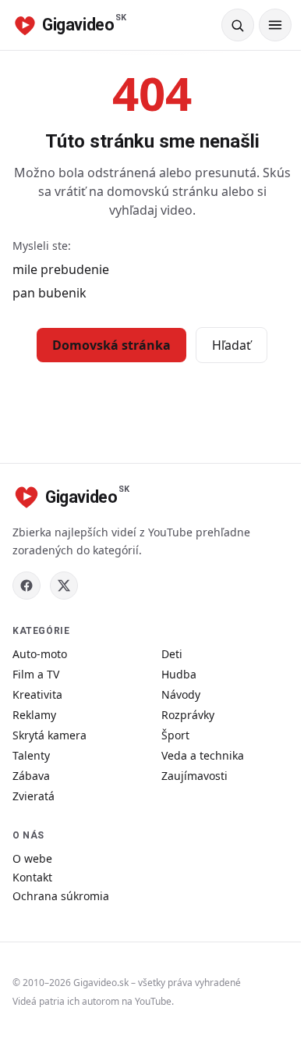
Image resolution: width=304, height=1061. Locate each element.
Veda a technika (202, 755)
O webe (32, 858)
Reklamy (34, 714)
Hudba (178, 674)
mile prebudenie (60, 269)
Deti (171, 653)
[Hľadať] (237, 25)
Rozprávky (187, 714)
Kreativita (37, 694)
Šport (175, 735)
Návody (180, 694)
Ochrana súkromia (60, 895)
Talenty (31, 755)
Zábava (31, 775)
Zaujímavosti (194, 775)
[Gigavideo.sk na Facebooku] (26, 585)
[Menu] (275, 25)
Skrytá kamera (49, 735)
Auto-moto (39, 653)
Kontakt (32, 877)
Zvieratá (33, 796)
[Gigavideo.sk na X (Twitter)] (64, 585)
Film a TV (35, 674)
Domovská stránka (111, 345)
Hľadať (231, 345)
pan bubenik (49, 292)
